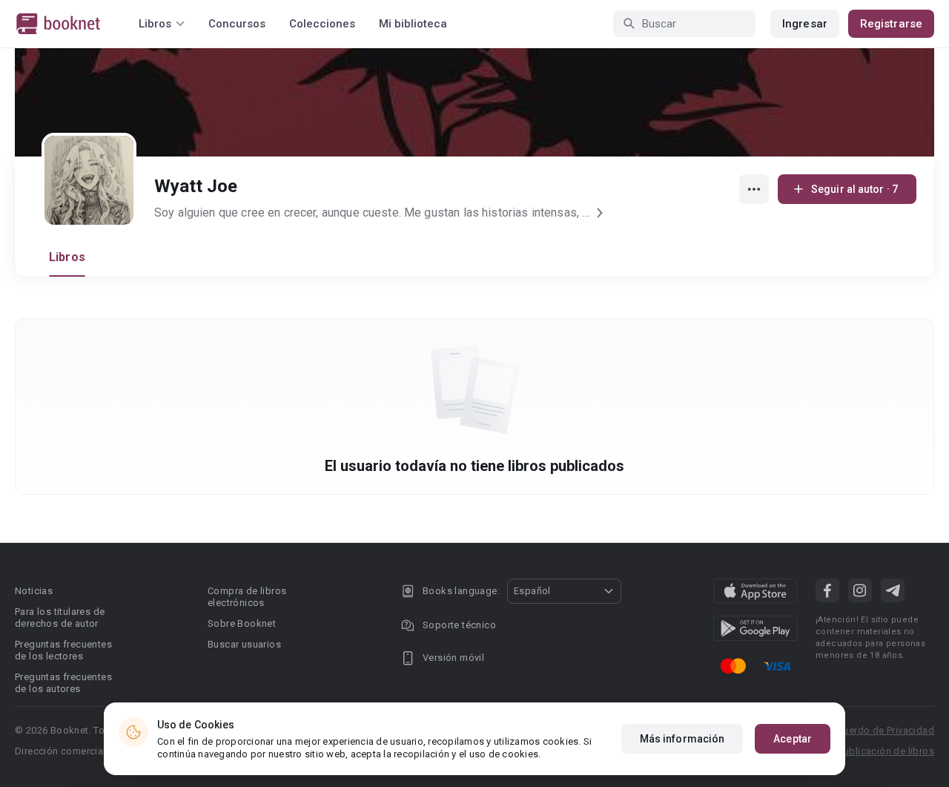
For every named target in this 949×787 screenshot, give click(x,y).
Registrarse (891, 23)
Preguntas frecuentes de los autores (63, 682)
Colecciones (322, 23)
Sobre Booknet (242, 623)
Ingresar (804, 23)
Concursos (236, 23)
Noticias (34, 590)
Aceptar (792, 739)
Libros (67, 257)
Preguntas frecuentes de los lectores (63, 650)
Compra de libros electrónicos (247, 596)
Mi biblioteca (413, 23)
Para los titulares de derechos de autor (60, 617)
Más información (682, 739)
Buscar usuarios (244, 644)
